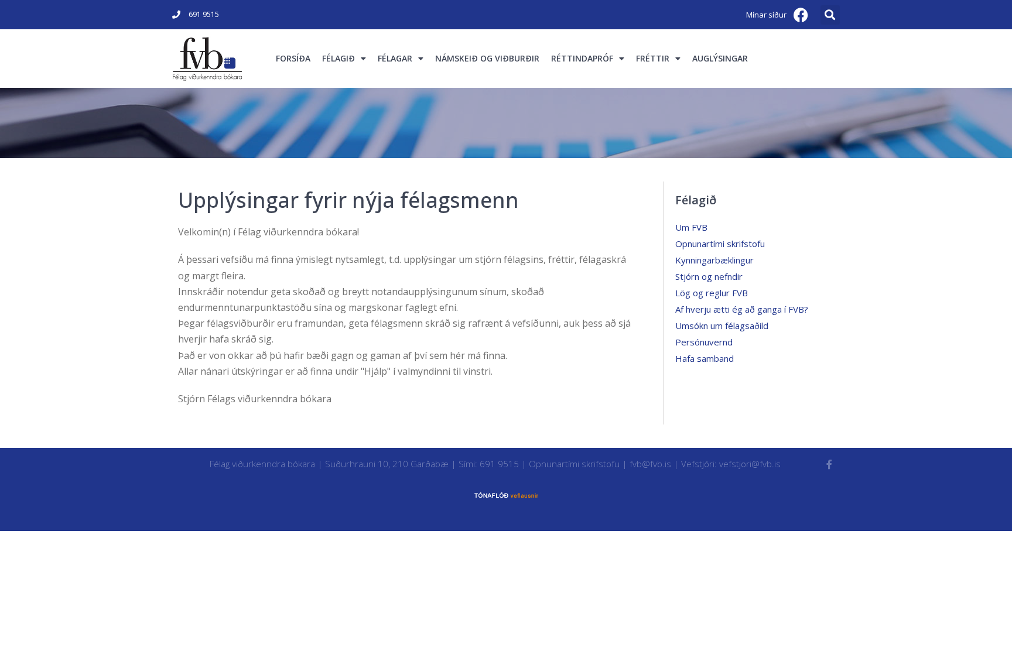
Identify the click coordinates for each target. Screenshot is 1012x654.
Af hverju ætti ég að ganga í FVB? (741, 309)
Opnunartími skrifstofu (720, 243)
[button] (830, 15)
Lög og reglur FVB (711, 293)
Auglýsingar (720, 58)
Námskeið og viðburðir (487, 58)
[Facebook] (801, 14)
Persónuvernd (704, 342)
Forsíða (293, 58)
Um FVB (691, 227)
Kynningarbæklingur (714, 260)
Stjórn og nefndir (709, 276)
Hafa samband (704, 358)
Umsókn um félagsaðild (721, 325)
